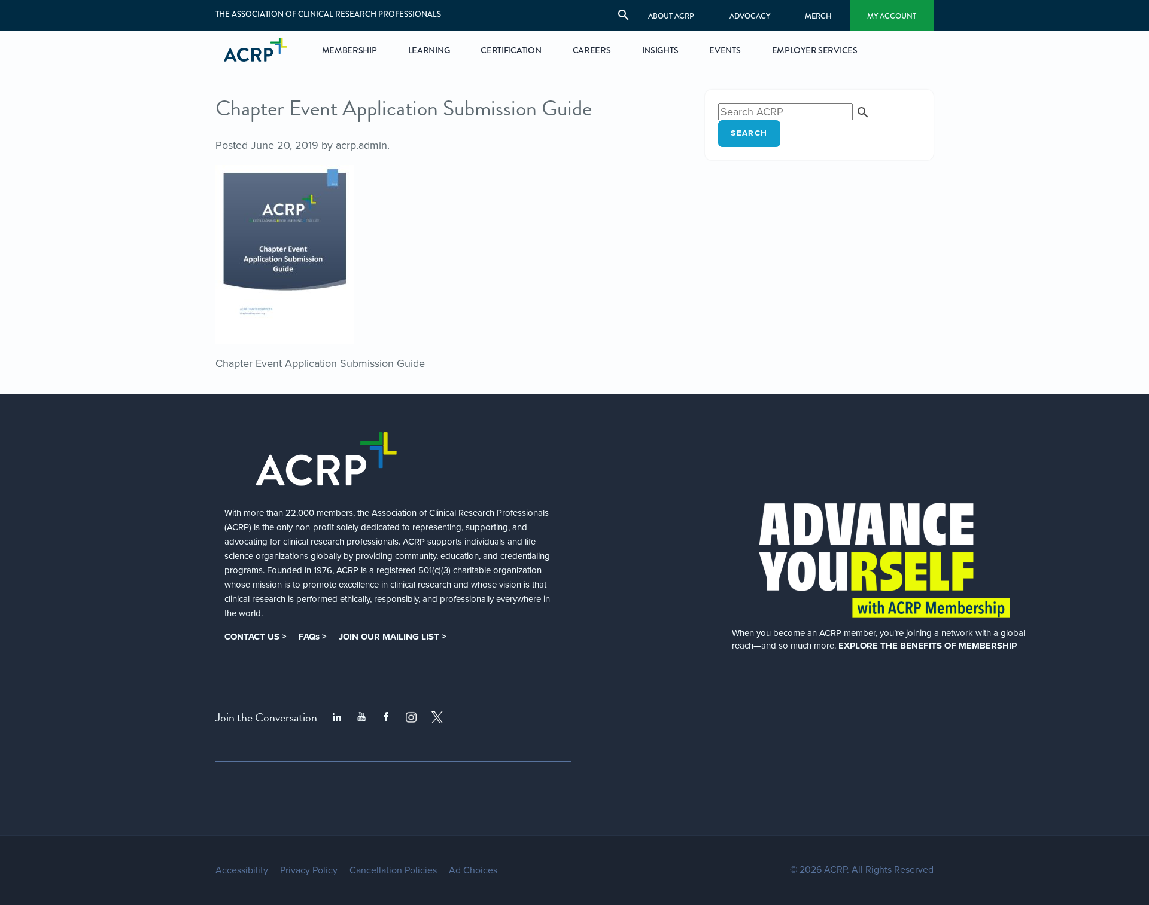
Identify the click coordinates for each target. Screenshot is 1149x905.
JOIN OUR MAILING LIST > (392, 636)
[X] (437, 717)
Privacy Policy (309, 870)
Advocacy (749, 16)
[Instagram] (411, 717)
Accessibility (241, 870)
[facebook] (386, 717)
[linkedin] (337, 717)
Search (749, 133)
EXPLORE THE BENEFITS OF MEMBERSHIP (927, 645)
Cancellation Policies (393, 870)
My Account (891, 16)
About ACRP (671, 16)
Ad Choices (473, 870)
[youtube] (361, 717)
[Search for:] (794, 111)
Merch (818, 16)
